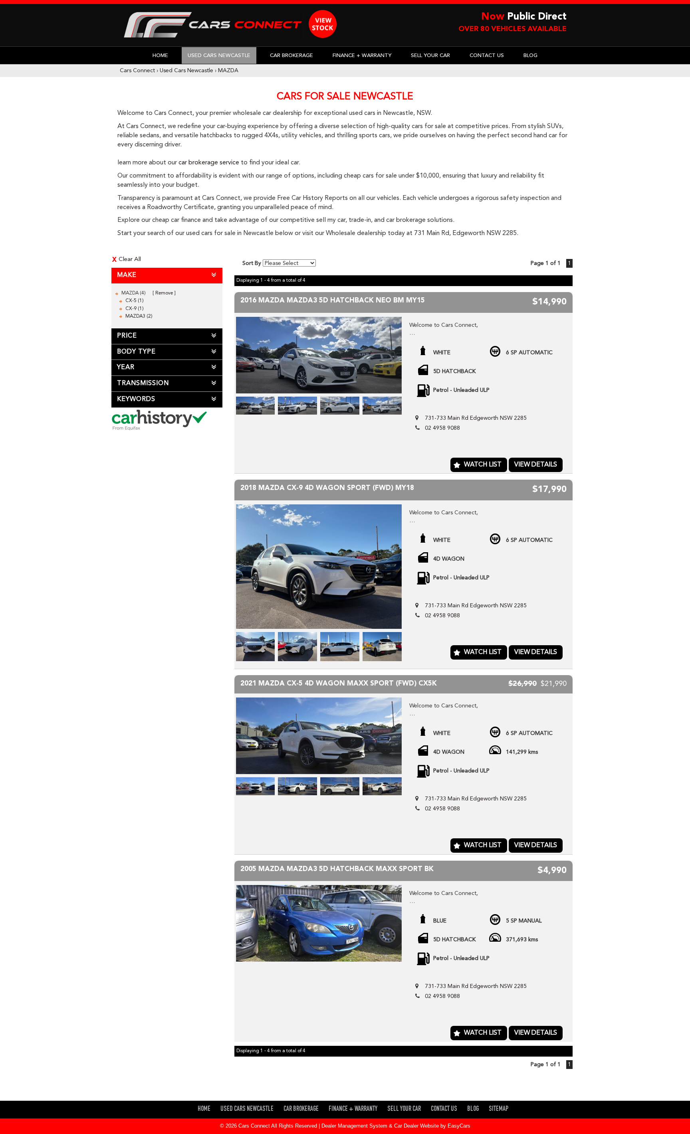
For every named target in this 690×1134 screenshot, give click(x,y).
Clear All (130, 260)
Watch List (483, 465)
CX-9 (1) (134, 308)
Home (160, 55)
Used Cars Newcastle (219, 55)
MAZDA (228, 70)
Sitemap (498, 1109)
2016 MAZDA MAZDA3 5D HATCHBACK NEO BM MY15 (332, 300)
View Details (535, 465)
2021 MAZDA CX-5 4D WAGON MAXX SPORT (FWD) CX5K (338, 683)
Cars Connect (137, 70)
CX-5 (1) (134, 300)
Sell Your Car (430, 55)
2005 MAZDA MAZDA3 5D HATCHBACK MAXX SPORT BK (337, 869)
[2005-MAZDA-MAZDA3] (319, 923)
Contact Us (487, 55)
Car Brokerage (291, 55)
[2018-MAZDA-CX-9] (319, 566)
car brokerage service (208, 163)
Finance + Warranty (362, 55)
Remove (164, 293)
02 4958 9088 (442, 428)
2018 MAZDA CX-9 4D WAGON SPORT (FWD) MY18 (327, 488)
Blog (530, 55)
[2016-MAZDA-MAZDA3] (319, 355)
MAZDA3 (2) (139, 316)
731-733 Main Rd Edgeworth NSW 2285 (476, 418)
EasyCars (459, 1126)
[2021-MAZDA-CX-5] (319, 736)
